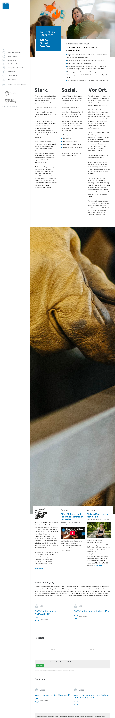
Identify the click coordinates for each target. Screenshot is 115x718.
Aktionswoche (11, 60)
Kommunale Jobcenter (13, 53)
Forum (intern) (11, 79)
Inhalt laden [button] (40, 666)
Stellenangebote (12, 75)
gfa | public (37, 670)
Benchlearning (11, 72)
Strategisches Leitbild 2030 (15, 68)
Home (9, 49)
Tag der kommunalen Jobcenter (16, 85)
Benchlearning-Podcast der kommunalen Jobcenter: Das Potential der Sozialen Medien (57, 670)
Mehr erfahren (39, 568)
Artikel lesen (98, 565)
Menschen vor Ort (12, 64)
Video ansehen (44, 619)
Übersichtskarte (12, 56)
